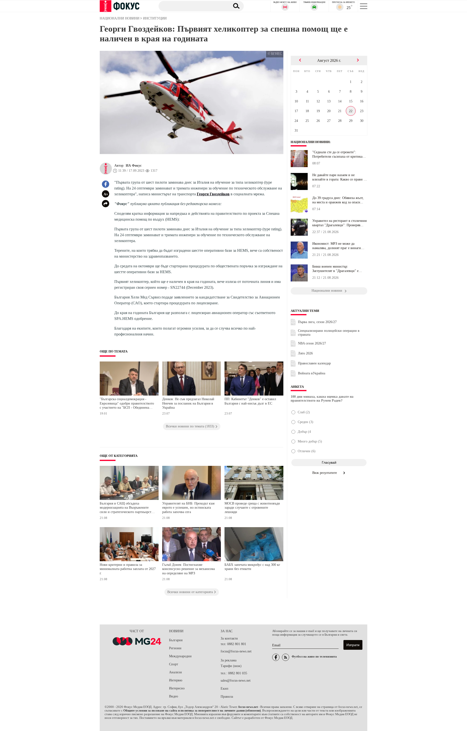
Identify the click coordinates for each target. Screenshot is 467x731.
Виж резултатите (325, 473)
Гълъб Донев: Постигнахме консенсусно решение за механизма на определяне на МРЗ (188, 569)
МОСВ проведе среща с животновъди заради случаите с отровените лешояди (252, 508)
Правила (227, 696)
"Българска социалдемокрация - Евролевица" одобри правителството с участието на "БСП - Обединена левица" (127, 404)
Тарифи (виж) (231, 666)
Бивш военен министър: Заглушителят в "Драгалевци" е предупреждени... (335, 269)
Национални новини (310, 142)
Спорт (173, 664)
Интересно (177, 688)
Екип (224, 688)
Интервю (175, 680)
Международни (180, 656)
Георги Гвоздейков (213, 194)
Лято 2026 (305, 353)
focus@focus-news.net (236, 651)
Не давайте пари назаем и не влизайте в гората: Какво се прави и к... (339, 177)
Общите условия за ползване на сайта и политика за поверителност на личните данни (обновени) (192, 710)
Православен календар (314, 363)
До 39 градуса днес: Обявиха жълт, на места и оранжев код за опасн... (338, 200)
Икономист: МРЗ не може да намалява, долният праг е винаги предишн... (336, 246)
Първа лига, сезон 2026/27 (317, 322)
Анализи (175, 672)
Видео (173, 696)
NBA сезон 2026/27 (312, 343)
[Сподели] (105, 203)
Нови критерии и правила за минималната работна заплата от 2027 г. (128, 569)
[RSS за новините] (285, 657)
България (175, 640)
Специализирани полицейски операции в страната (328, 332)
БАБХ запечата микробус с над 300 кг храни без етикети (252, 567)
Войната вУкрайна (311, 373)
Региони (175, 648)
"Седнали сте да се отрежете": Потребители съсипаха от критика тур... (337, 154)
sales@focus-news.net (236, 680)
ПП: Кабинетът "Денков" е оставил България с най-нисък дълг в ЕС (250, 401)
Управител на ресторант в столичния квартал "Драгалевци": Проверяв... (339, 223)
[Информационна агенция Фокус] (275, 657)
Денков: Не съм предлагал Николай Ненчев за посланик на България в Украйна (188, 403)
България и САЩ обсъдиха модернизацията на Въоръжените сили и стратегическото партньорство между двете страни (127, 508)
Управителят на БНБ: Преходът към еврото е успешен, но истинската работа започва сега (188, 508)
